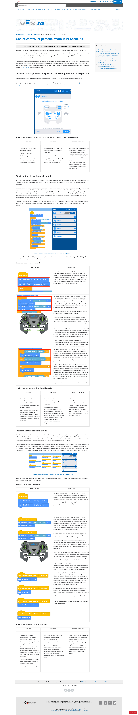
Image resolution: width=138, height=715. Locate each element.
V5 (51, 9)
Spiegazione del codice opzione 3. (107, 66)
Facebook (65, 690)
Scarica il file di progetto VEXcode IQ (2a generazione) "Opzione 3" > (53, 474)
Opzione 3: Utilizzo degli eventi (105, 64)
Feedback (133, 712)
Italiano (118, 9)
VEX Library (20, 9)
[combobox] (41, 5)
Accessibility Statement (83, 710)
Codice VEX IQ (33, 34)
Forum (111, 1)
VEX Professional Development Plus (94, 682)
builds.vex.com (26, 67)
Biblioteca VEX (20, 34)
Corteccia (97, 9)
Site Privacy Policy (54, 710)
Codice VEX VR (66, 9)
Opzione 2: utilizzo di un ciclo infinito (106, 57)
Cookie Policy (67, 710)
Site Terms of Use (60, 710)
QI (44, 9)
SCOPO (40, 9)
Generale (90, 9)
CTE (54, 9)
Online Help (117, 1)
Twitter (69, 690)
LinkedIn (72, 690)
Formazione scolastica (79, 9)
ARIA (59, 9)
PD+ (106, 1)
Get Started (92, 1)
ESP (48, 9)
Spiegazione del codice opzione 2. (107, 58)
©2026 (75, 706)
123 (29, 9)
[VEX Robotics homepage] (19, 1)
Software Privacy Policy (74, 710)
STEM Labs (100, 1)
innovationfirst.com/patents (77, 709)
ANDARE (34, 9)
